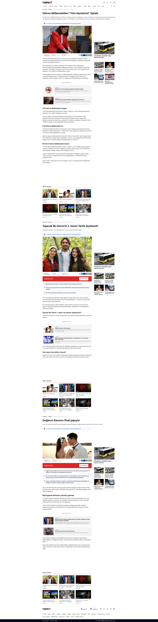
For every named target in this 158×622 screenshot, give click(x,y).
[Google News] (80, 55)
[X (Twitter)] (107, 2)
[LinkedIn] (114, 2)
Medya (50, 9)
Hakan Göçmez (47, 274)
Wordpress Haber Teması (110, 620)
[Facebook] (104, 2)
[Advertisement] (67, 175)
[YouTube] (91, 55)
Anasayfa (45, 9)
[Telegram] (110, 609)
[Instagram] (110, 2)
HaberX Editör (47, 55)
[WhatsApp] (88, 55)
